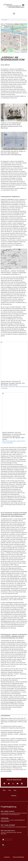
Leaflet (17, 52)
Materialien (14, 795)
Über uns (16, 790)
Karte (4, 790)
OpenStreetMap (23, 52)
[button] (14, 14)
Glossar (23, 790)
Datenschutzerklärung (18, 857)
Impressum (7, 857)
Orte (10, 790)
